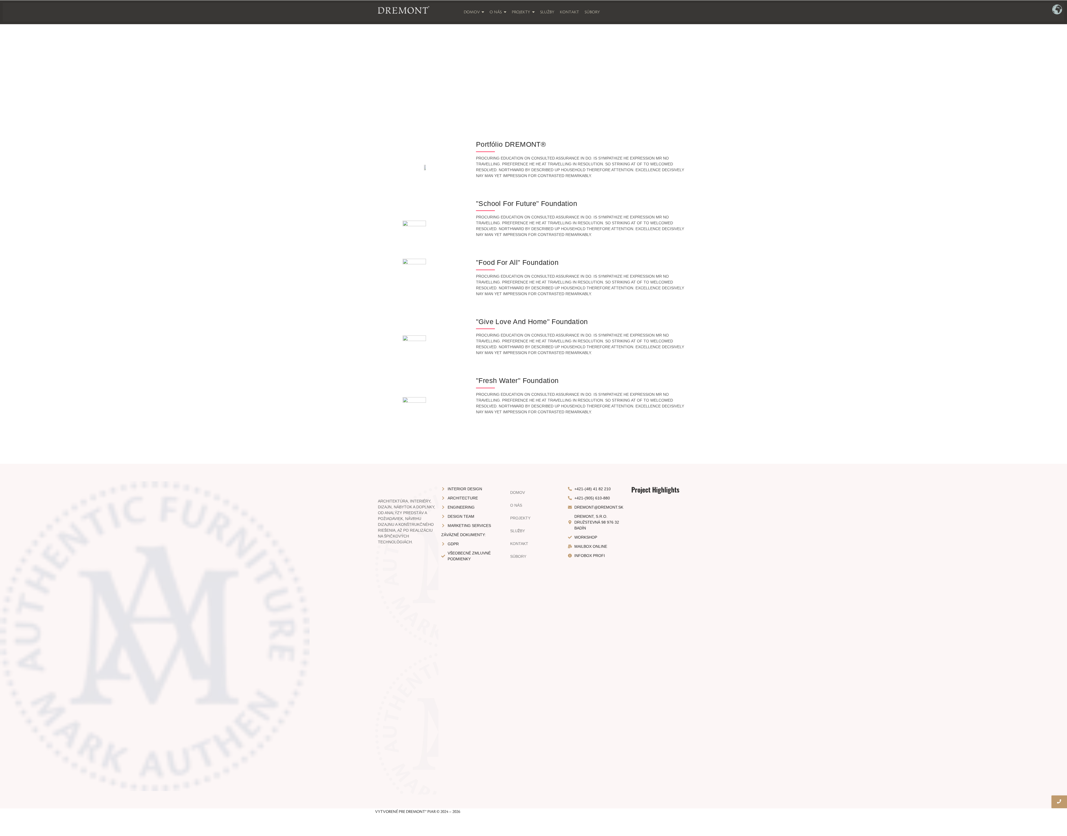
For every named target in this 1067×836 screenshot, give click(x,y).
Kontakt (519, 543)
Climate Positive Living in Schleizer (660, 731)
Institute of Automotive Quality (660, 688)
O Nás (516, 505)
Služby (517, 531)
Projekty (520, 518)
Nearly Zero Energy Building (660, 574)
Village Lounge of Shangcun (660, 601)
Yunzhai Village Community (660, 561)
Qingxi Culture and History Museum (660, 775)
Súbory (518, 556)
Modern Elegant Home (660, 531)
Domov (517, 492)
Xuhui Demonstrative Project (660, 645)
